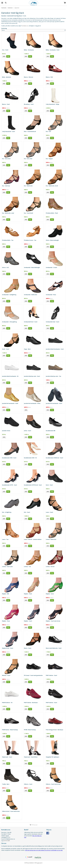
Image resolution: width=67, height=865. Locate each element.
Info (4, 56)
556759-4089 (6, 840)
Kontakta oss (25, 26)
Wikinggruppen (38, 863)
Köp (8, 56)
